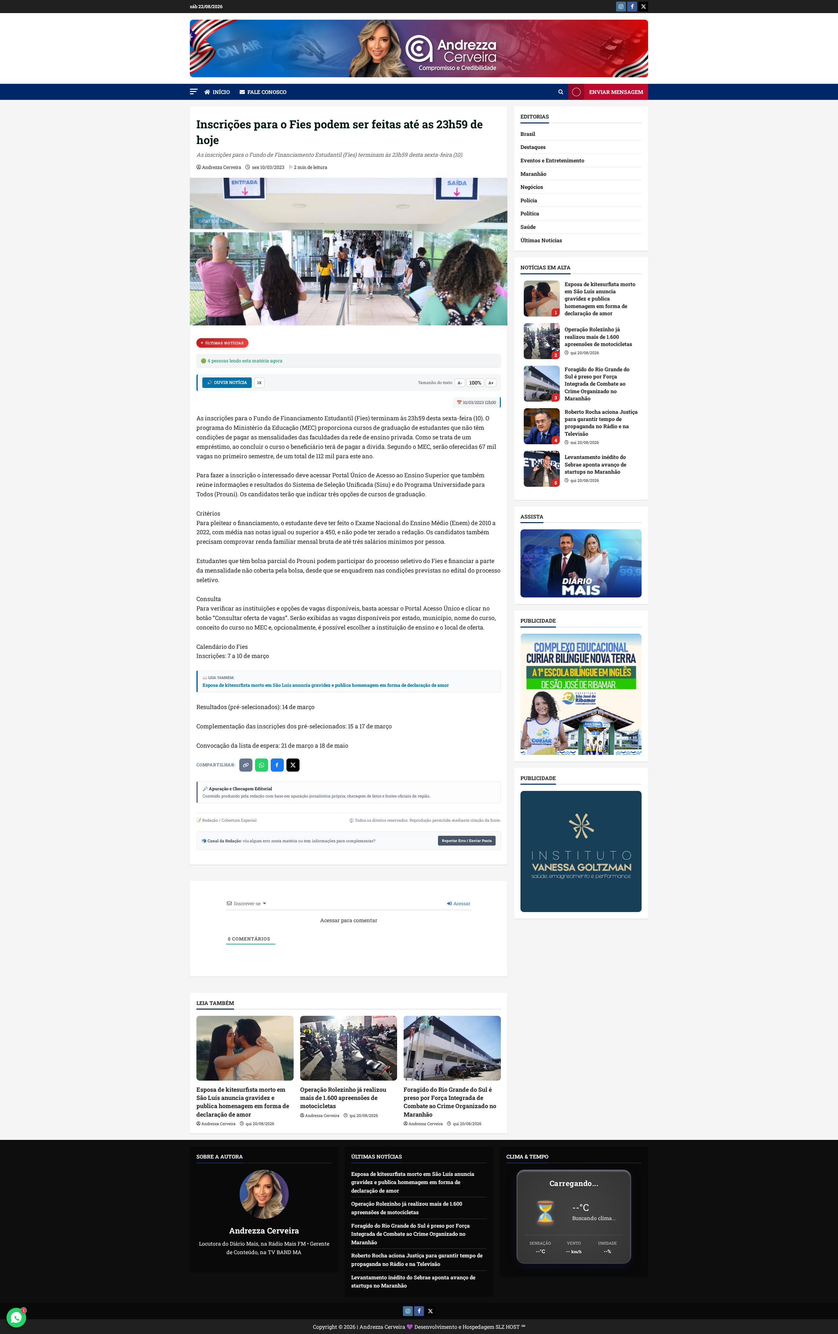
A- (460, 382)
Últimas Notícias (224, 342)
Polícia (528, 200)
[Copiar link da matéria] (245, 765)
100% (475, 382)
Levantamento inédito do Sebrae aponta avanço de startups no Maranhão (542, 469)
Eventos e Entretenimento (552, 160)
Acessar (461, 903)
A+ (490, 382)
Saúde (528, 226)
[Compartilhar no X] (293, 765)
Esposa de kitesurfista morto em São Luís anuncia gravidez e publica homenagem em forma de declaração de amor (326, 685)
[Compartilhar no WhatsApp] (261, 765)
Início (221, 91)
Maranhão (533, 173)
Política (529, 213)
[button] (194, 91)
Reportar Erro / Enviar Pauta (467, 840)
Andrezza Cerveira (221, 167)
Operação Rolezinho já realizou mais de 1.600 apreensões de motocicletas (343, 1098)
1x (259, 382)
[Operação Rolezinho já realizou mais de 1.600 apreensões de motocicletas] (348, 1048)
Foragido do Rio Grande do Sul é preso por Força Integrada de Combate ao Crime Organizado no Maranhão (450, 1102)
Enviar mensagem (616, 91)
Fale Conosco (266, 91)
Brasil (527, 133)
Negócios (531, 186)
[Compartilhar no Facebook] (277, 765)
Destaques (533, 146)
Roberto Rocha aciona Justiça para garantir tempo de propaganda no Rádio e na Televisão (542, 426)
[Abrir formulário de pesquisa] (560, 92)
